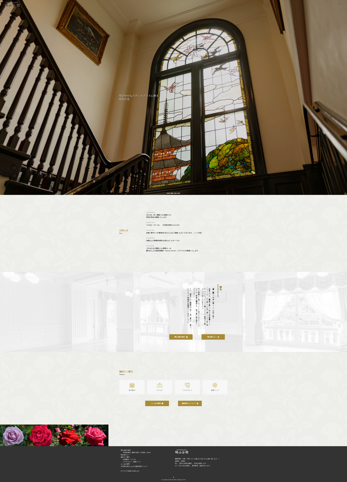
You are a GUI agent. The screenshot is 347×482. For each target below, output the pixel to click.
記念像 (143, 452)
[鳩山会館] (12, 4)
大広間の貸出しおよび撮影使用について (134, 466)
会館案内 (126, 459)
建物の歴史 (135, 452)
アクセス (133, 459)
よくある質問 (125, 464)
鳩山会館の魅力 (126, 450)
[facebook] (173, 477)
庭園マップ (137, 462)
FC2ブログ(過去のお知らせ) (130, 471)
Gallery (148, 452)
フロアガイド (127, 462)
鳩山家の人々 (125, 455)
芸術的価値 (126, 452)
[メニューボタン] (340, 4)
